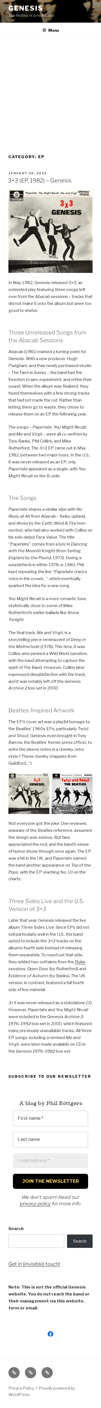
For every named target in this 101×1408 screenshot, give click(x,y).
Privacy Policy (21, 1388)
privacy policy (35, 1203)
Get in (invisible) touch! (34, 1264)
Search (16, 1228)
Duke (80, 961)
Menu (53, 30)
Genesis (25, 8)
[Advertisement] (50, 91)
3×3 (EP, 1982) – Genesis (40, 180)
